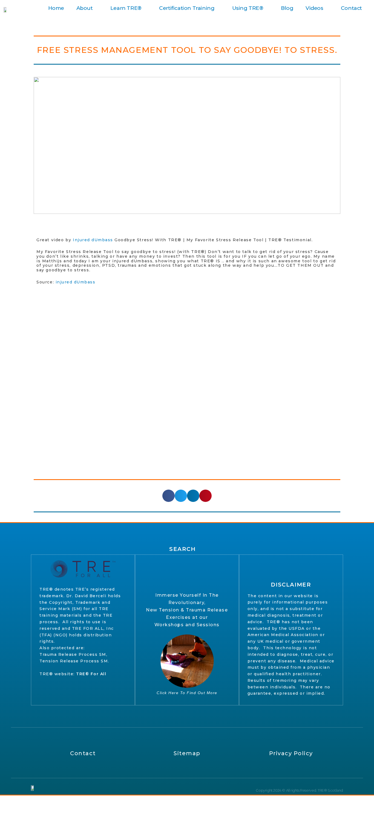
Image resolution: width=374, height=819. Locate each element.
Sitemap (187, 753)
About (84, 8)
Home (56, 8)
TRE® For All (91, 673)
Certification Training (186, 8)
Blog (287, 8)
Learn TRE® (126, 8)
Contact (351, 8)
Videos (314, 8)
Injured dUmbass (93, 239)
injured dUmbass (76, 282)
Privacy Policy (291, 753)
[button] (168, 496)
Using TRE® (247, 8)
